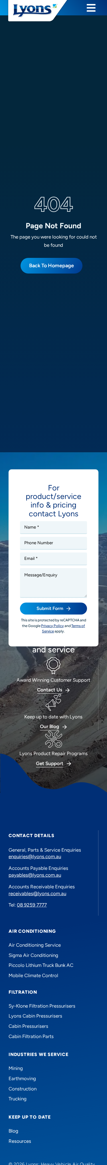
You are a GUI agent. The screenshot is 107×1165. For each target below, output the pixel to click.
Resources (20, 1141)
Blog (13, 1131)
